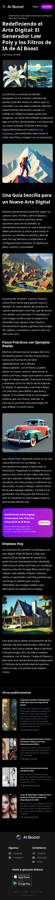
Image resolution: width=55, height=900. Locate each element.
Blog (4, 17)
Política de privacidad (20, 892)
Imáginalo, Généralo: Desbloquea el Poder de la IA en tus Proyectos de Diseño (35, 702)
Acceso (35, 6)
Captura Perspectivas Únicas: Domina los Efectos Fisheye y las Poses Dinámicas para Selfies (35, 741)
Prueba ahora (44, 523)
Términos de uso (36, 892)
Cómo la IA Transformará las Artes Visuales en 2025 (34, 769)
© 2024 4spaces (27, 895)
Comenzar (46, 6)
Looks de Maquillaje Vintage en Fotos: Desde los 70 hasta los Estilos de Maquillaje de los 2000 (35, 797)
